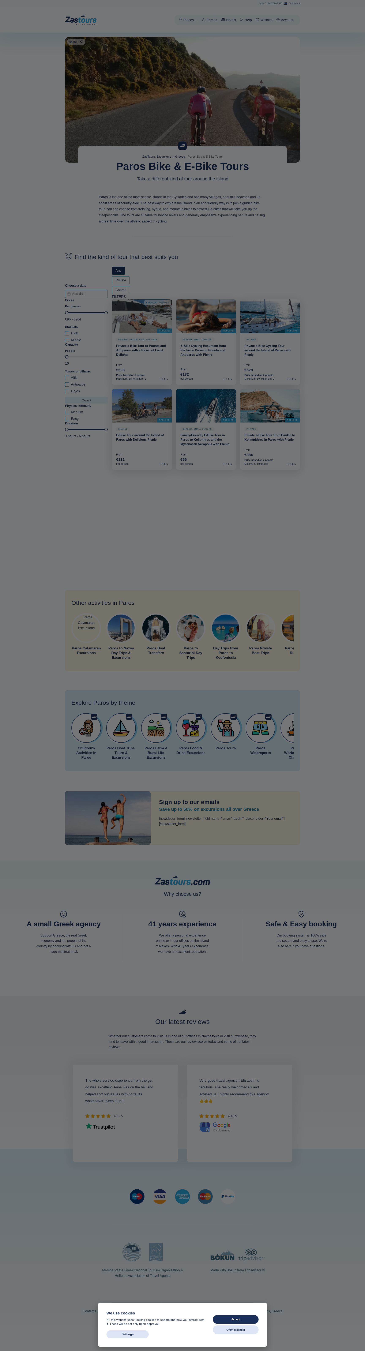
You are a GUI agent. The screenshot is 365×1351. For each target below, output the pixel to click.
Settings (128, 1334)
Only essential (235, 1329)
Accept (235, 1319)
